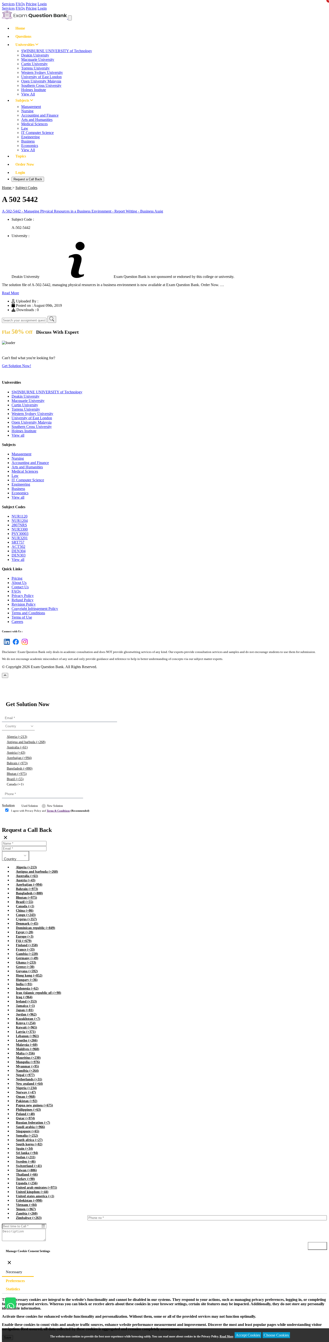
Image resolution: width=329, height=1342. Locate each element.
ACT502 (18, 547)
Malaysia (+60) (27, 1045)
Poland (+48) (25, 1114)
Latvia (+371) (26, 1032)
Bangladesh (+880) (20, 768)
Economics (29, 146)
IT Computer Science (37, 133)
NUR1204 (20, 521)
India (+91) (24, 984)
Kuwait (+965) (26, 1027)
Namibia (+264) (27, 1070)
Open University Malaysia (41, 81)
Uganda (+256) (27, 1183)
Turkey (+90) (25, 1179)
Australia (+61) (17, 747)
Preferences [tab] (15, 1281)
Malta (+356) (25, 1053)
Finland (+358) (27, 945)
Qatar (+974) (25, 1118)
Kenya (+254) (26, 1023)
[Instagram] (24, 645)
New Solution (55, 806)
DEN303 (19, 555)
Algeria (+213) (17, 737)
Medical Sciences (34, 124)
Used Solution (29, 806)
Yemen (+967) (26, 1209)
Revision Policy (24, 604)
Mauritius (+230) (28, 1058)
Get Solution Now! (16, 366)
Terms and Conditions (28, 613)
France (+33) (25, 949)
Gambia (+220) (27, 954)
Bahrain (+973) (17, 763)
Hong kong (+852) (29, 975)
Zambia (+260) (27, 1213)
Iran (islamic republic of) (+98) (38, 993)
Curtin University (34, 64)
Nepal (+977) (25, 1075)
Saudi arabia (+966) (30, 1127)
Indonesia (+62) (27, 988)
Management (31, 107)
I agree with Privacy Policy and (50, 810)
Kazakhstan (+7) (28, 1019)
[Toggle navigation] (70, 17)
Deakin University (35, 55)
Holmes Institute (33, 90)
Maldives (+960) (27, 1049)
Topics (20, 156)
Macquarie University (37, 59)
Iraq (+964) (24, 997)
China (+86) (24, 910)
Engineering (30, 137)
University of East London (41, 77)
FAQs (20, 4)
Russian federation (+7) (33, 1122)
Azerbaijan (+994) (19, 758)
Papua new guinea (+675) (34, 1105)
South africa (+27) (29, 1140)
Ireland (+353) (26, 1001)
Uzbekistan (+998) (29, 1200)
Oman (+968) (25, 1096)
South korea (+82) (29, 1144)
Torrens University (35, 68)
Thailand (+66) (27, 1174)
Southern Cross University (41, 85)
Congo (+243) (26, 915)
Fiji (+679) (24, 941)
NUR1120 (19, 516)
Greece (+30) (25, 967)
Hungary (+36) (27, 980)
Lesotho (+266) (27, 1040)
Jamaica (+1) (25, 1006)
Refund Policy (22, 600)
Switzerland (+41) (29, 1166)
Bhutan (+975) (17, 774)
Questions (23, 36)
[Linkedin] (6, 645)
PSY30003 (20, 534)
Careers (17, 622)
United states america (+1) (35, 1196)
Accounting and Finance (40, 115)
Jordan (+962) (26, 1014)
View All (28, 94)
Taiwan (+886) (26, 1170)
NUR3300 (20, 529)
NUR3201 (20, 538)
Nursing (27, 111)
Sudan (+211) (25, 1157)
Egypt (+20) (24, 932)
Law (24, 128)
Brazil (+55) (15, 779)
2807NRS (19, 525)
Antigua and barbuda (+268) (26, 742)
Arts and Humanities (37, 120)
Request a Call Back (27, 179)
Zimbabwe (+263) (29, 1218)
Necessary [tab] (14, 1272)
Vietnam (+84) (26, 1205)
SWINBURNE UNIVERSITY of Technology (56, 51)
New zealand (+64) (29, 1083)
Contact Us (20, 587)
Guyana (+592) (27, 971)
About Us (19, 583)
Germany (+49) (27, 958)
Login (42, 4)
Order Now (24, 164)
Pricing (31, 4)
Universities (25, 45)
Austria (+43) (16, 752)
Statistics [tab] (13, 1289)
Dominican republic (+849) (35, 928)
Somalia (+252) (27, 1135)
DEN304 (19, 551)
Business (28, 141)
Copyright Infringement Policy (35, 609)
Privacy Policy (23, 596)
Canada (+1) (15, 784)
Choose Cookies (276, 1335)
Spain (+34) (24, 1148)
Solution (8, 805)
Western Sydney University (42, 72)
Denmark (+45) (27, 923)
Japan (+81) (24, 1010)
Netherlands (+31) (29, 1079)
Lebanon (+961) (27, 1036)
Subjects (22, 100)
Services (8, 4)
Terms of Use (22, 617)
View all (18, 435)
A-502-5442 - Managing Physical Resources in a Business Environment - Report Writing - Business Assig (82, 211)
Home (20, 28)
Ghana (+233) (26, 962)
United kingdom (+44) (32, 1192)
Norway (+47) (26, 1092)
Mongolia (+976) (28, 1062)
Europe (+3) (24, 936)
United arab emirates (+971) (36, 1187)
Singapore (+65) (27, 1131)
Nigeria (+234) (26, 1088)
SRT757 (18, 542)
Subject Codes (26, 188)
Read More (10, 293)
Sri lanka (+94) (27, 1153)
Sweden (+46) (26, 1161)
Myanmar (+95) (27, 1066)
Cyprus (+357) (26, 919)
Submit (15, 820)
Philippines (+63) (28, 1109)
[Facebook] (15, 645)
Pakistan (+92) (26, 1101)
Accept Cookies (248, 1335)
